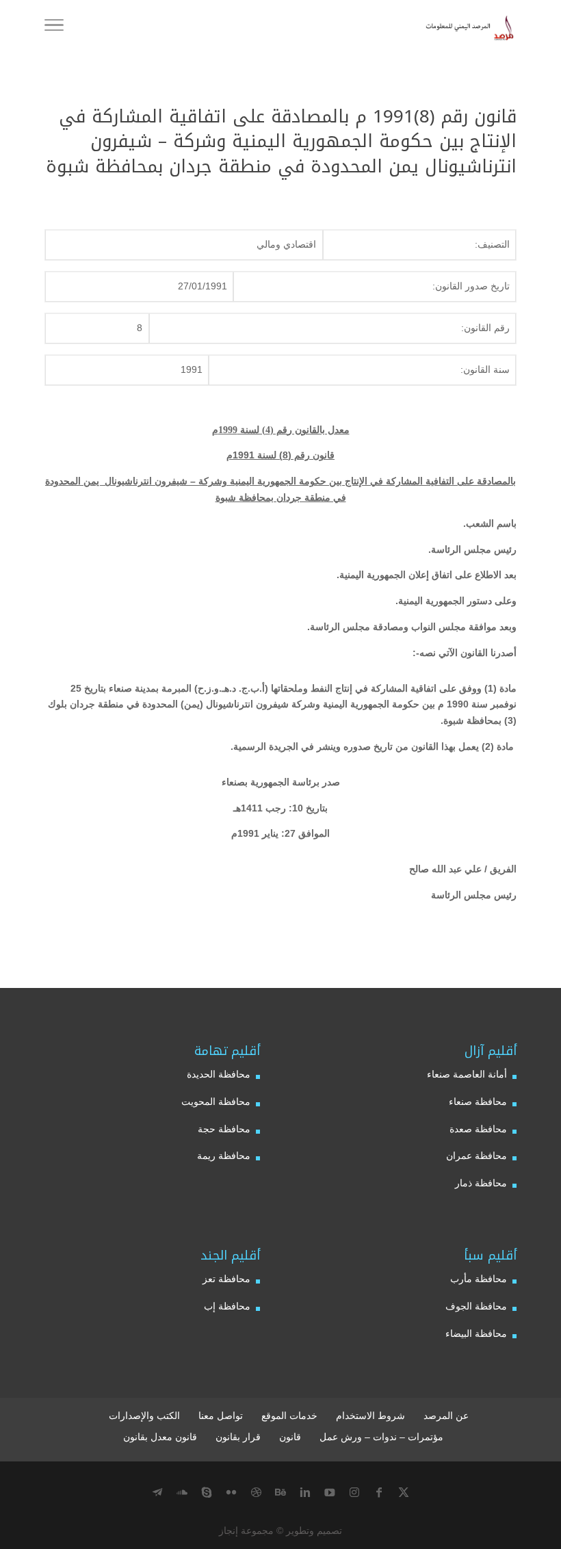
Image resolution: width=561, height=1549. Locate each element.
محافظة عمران (476, 1155)
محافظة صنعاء (478, 1101)
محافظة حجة (224, 1128)
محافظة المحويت (215, 1101)
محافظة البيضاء (476, 1333)
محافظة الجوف (476, 1306)
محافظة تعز (226, 1278)
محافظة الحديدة (218, 1074)
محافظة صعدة (478, 1128)
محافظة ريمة (223, 1155)
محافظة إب (227, 1306)
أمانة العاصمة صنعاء (467, 1074)
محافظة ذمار (481, 1182)
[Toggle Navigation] (54, 27)
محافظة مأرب (478, 1278)
